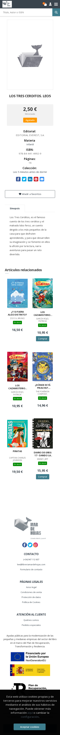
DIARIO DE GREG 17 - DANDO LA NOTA (42, 454)
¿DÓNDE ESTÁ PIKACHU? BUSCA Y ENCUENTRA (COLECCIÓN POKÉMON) (42, 386)
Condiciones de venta (31, 592)
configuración (30, 717)
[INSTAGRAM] (35, 545)
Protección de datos (31, 597)
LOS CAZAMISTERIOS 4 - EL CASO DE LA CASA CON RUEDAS (17, 387)
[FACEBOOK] (24, 545)
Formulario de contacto (31, 569)
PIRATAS (17, 451)
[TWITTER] (30, 545)
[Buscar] (56, 12)
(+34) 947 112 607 (31, 559)
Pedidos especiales (31, 625)
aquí (30, 713)
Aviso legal (31, 587)
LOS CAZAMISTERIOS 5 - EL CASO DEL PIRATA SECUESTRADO (43, 314)
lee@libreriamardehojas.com (31, 564)
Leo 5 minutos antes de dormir (30, 171)
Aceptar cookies (29, 726)
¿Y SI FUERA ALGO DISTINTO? (17, 313)
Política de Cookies (31, 602)
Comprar (42, 338)
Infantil (30, 144)
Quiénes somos (31, 620)
